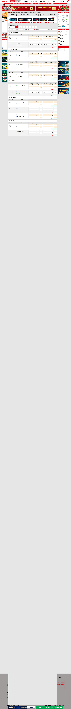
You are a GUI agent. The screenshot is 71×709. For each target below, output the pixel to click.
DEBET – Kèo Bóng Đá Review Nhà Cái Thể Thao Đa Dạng (64, 35)
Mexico (38, 3)
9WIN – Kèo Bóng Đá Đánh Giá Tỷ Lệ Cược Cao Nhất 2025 (64, 32)
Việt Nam (42, 3)
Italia (25, 3)
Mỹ (35, 3)
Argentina (32, 3)
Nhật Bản (47, 3)
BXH (49, 1)
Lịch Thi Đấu (42, 1)
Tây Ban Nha (14, 3)
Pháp (22, 3)
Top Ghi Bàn (62, 1)
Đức (19, 3)
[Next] (56, 20)
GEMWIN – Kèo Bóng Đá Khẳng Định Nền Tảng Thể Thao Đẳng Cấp (64, 41)
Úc (55, 3)
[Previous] (9, 20)
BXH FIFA (54, 1)
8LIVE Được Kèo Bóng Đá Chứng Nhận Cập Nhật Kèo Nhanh (64, 38)
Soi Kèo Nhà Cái (34, 1)
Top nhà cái (26, 1)
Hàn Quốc (52, 3)
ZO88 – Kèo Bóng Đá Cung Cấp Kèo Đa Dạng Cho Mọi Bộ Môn (64, 44)
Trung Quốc (59, 3)
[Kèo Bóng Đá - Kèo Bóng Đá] (5, 1)
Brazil (28, 3)
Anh (10, 3)
